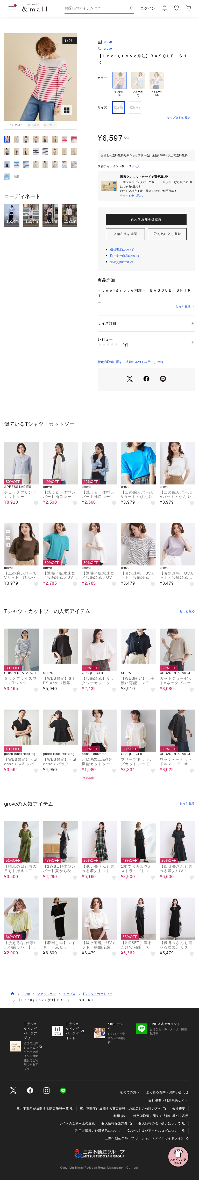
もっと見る (183, 306)
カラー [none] (102, 78)
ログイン (147, 8)
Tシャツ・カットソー (97, 994)
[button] (40, 77)
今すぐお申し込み (131, 195)
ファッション (46, 994)
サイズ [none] (102, 107)
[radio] (119, 84)
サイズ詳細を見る (179, 117)
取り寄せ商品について (125, 255)
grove (108, 42)
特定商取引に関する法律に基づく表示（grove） (131, 362)
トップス (69, 994)
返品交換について (122, 262)
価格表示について (122, 249)
